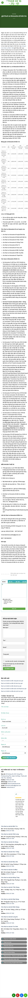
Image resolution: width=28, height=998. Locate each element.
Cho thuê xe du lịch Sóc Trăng (10, 851)
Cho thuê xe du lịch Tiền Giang (10, 887)
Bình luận (6, 627)
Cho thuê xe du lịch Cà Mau (9, 869)
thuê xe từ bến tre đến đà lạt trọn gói (11, 686)
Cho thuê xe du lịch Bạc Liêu (9, 861)
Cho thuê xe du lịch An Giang (9, 842)
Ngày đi (3, 744)
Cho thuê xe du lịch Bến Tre (9, 826)
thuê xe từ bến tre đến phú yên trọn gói (12, 691)
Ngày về (3, 750)
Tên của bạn (5, 706)
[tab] (4, 582)
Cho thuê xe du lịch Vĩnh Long (10, 834)
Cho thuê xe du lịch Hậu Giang (10, 899)
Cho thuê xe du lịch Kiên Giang (10, 907)
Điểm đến (4, 738)
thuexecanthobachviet (14, 783)
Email (5, 647)
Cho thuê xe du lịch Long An (9, 917)
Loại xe (3, 725)
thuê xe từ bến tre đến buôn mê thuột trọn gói (13, 688)
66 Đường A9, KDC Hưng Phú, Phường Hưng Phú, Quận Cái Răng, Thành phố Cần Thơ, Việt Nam (14, 776)
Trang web (6, 654)
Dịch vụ (3, 719)
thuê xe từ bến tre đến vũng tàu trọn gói (12, 680)
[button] (2, 2)
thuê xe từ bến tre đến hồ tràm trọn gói (12, 683)
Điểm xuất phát (5, 732)
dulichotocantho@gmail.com (13, 785)
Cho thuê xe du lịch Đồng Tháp (10, 877)
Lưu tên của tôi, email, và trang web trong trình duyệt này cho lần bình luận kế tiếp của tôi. (14, 663)
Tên (4, 640)
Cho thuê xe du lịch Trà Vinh (9, 926)
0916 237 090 (10, 780)
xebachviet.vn (11, 787)
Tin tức (14, 13)
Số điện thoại (5, 713)
